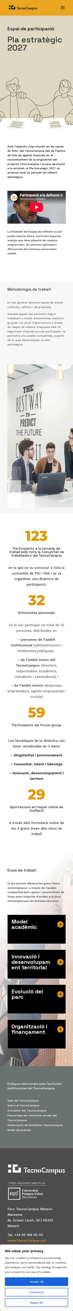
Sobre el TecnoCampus (23, 1105)
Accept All (36, 1281)
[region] (36, 1278)
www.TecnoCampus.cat (26, 1240)
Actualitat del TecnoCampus (26, 1110)
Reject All (36, 1302)
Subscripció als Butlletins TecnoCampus (35, 1125)
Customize (36, 1292)
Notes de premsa (19, 1129)
